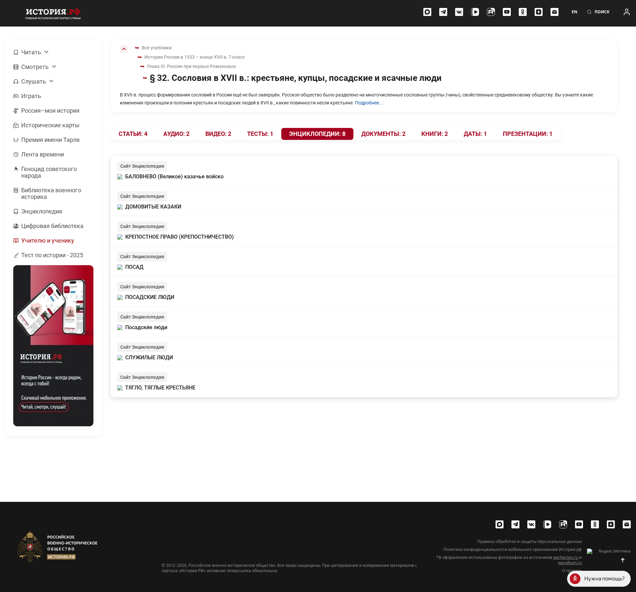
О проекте (572, 570)
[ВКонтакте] (459, 12)
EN (574, 12)
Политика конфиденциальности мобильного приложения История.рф (512, 549)
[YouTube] (507, 12)
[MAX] (427, 12)
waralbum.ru (570, 562)
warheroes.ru (565, 557)
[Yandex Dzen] (539, 12)
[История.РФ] (53, 13)
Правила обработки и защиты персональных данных (529, 541)
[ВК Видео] (475, 12)
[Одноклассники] (523, 12)
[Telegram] (443, 12)
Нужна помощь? (604, 578)
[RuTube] (491, 12)
